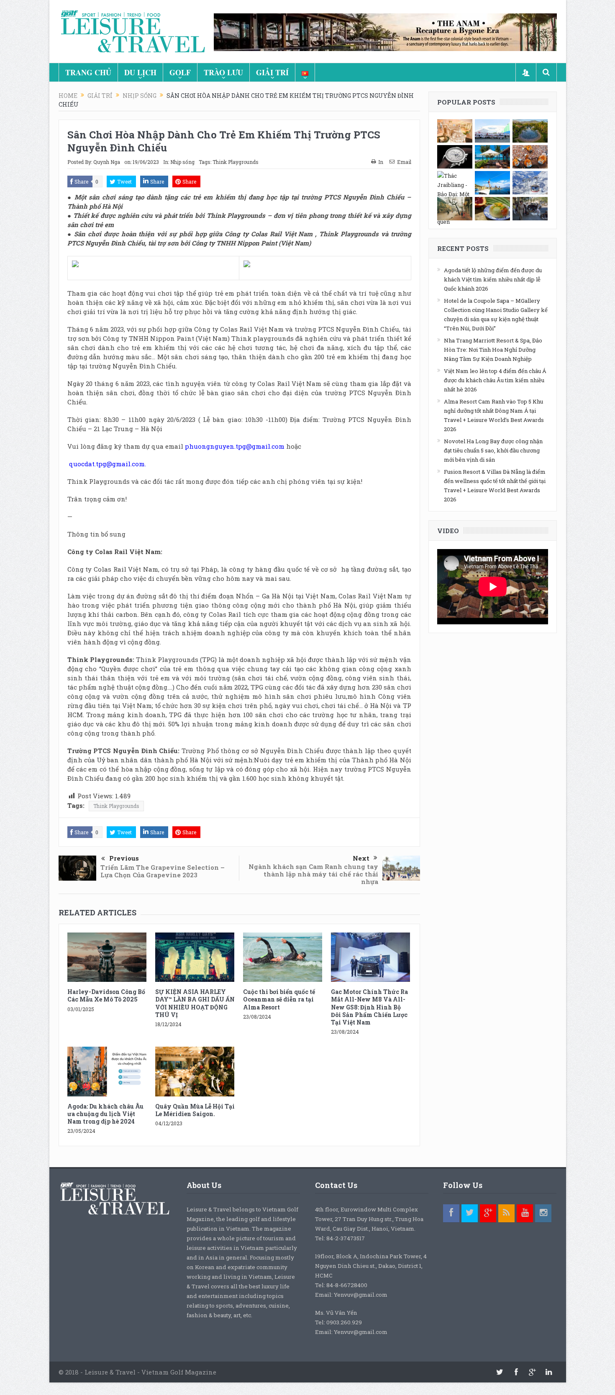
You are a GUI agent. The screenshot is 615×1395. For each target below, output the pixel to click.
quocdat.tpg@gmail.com (106, 464)
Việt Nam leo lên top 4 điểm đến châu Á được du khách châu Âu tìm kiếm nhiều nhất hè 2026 (495, 380)
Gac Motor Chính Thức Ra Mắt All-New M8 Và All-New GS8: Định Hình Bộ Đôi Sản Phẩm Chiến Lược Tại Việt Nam (369, 1007)
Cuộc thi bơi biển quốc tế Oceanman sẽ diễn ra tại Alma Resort (279, 999)
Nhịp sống (182, 161)
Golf (180, 72)
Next (361, 858)
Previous (124, 858)
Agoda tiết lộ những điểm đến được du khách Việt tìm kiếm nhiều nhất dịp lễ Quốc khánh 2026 (493, 279)
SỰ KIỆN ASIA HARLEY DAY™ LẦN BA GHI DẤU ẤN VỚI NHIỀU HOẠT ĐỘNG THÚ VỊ (195, 1003)
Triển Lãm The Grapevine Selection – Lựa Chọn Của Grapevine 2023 (162, 871)
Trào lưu (223, 72)
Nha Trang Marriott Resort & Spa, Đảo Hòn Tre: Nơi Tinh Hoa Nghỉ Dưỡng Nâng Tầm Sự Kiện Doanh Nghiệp (493, 350)
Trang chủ (88, 72)
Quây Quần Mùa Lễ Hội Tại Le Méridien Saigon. (195, 1110)
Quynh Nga (106, 161)
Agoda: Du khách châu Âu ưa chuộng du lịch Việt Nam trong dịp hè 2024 (105, 1113)
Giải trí (272, 72)
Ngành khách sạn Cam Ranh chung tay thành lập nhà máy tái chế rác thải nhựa (313, 874)
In (380, 161)
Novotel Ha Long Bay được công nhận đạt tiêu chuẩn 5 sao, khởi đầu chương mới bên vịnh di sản (493, 450)
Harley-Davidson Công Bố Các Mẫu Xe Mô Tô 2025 (106, 995)
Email (404, 161)
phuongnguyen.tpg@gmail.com (234, 446)
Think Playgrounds (236, 161)
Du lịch (140, 72)
